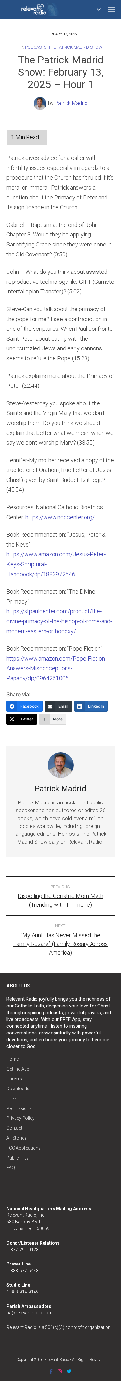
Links (11, 1098)
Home (12, 1058)
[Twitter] (69, 1371)
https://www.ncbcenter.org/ (60, 517)
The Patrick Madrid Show (75, 47)
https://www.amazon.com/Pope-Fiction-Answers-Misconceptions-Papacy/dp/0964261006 (56, 668)
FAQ (10, 1167)
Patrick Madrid (71, 103)
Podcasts (35, 47)
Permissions (19, 1108)
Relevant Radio (56, 1360)
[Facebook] (51, 1371)
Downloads (17, 1088)
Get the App (17, 1068)
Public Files (17, 1158)
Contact (14, 1128)
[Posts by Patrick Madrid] (41, 103)
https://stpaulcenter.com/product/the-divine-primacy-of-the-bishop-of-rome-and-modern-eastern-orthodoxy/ (59, 621)
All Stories (16, 1138)
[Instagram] (59, 1371)
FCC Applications (23, 1148)
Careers (14, 1078)
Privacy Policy (20, 1118)
